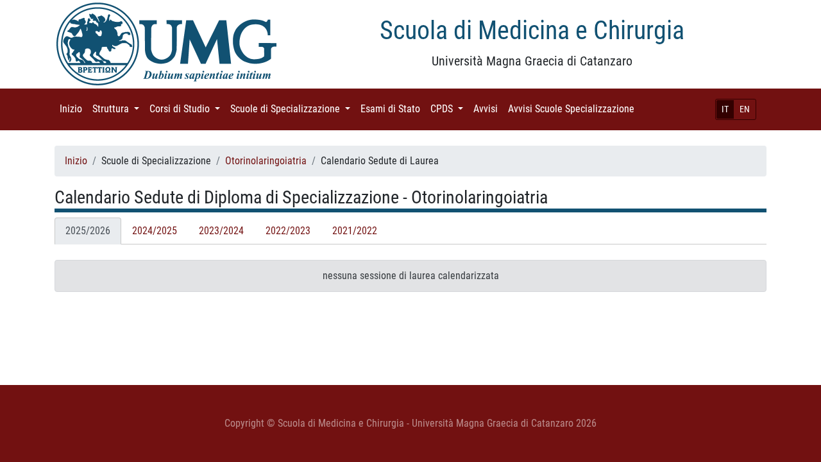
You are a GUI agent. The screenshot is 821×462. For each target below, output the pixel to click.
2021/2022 (354, 231)
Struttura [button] (118, 109)
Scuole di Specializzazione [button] (292, 109)
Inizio (73, 109)
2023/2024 (221, 231)
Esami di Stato (392, 109)
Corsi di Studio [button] (187, 109)
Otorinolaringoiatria (266, 161)
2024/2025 (154, 231)
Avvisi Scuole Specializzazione (573, 109)
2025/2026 (87, 231)
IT (725, 109)
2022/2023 (288, 231)
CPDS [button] (449, 109)
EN (745, 109)
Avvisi (488, 109)
